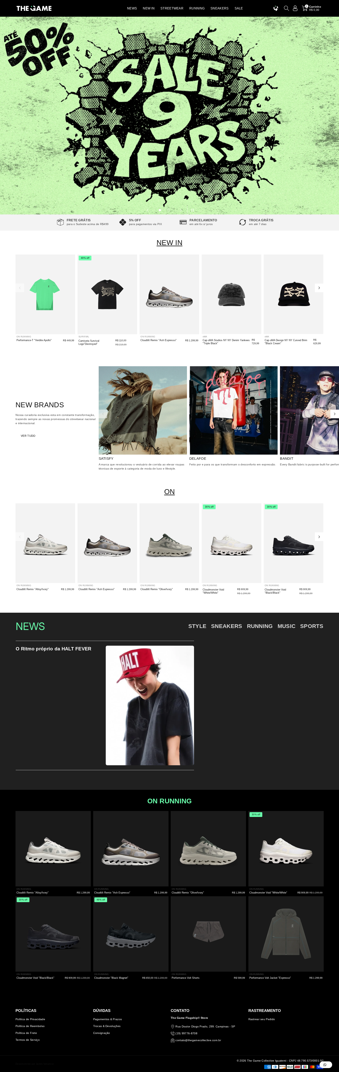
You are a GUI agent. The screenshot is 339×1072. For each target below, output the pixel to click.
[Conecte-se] (295, 8)
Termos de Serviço (27, 1039)
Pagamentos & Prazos (107, 1019)
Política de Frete (26, 1032)
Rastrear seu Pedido (261, 1019)
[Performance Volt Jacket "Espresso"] (286, 934)
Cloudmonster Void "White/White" (213, 591)
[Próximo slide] (181, 210)
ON (169, 492)
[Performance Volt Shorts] (208, 934)
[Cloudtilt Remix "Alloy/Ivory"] (45, 543)
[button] (132, 8)
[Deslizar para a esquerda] (19, 288)
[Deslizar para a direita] (319, 288)
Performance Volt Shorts (186, 977)
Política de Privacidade (30, 1019)
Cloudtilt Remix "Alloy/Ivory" (32, 589)
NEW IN (169, 243)
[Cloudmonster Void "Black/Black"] (293, 543)
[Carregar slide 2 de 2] (168, 210)
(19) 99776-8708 (186, 1033)
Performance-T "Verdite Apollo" (34, 340)
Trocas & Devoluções (107, 1026)
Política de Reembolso (30, 1026)
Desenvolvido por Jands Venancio (34, 1064)
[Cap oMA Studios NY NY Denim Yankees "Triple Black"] (231, 294)
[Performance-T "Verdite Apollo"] (45, 294)
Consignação (101, 1032)
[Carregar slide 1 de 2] (160, 210)
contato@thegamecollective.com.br (198, 1040)
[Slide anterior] (147, 210)
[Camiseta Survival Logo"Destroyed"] (107, 294)
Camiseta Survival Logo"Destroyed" (88, 342)
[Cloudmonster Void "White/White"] (231, 543)
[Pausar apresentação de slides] (191, 210)
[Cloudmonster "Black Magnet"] (131, 934)
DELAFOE (197, 458)
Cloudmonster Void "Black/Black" (275, 591)
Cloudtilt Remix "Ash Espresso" (158, 340)
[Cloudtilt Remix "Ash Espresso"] (169, 294)
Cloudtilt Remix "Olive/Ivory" (156, 589)
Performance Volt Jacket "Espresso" (270, 977)
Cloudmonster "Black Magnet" (111, 977)
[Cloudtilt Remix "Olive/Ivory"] (169, 543)
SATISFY (106, 458)
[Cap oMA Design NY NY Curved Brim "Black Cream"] (293, 294)
